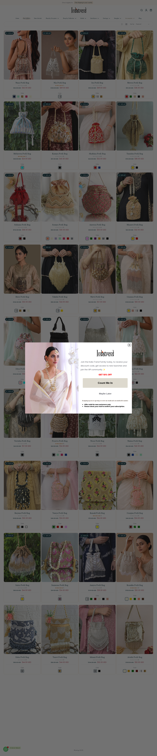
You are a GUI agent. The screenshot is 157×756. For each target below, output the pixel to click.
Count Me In (105, 382)
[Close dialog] (129, 345)
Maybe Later (105, 393)
